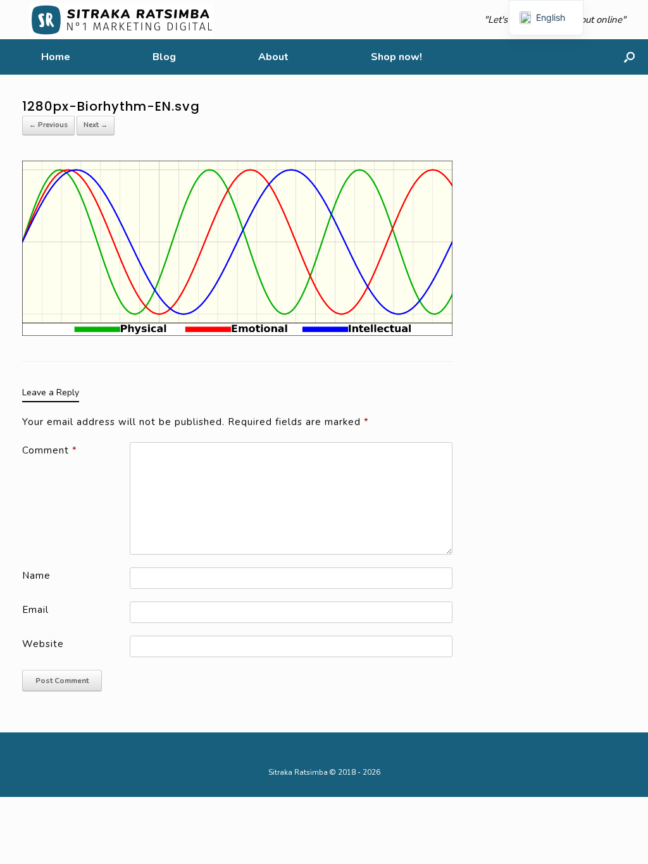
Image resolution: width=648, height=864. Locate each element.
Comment (49, 450)
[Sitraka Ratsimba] (124, 19)
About (273, 57)
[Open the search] (629, 57)
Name (36, 575)
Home (55, 57)
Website (43, 644)
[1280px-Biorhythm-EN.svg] (237, 247)
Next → (96, 125)
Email (35, 609)
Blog (164, 57)
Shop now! (396, 57)
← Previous (48, 125)
